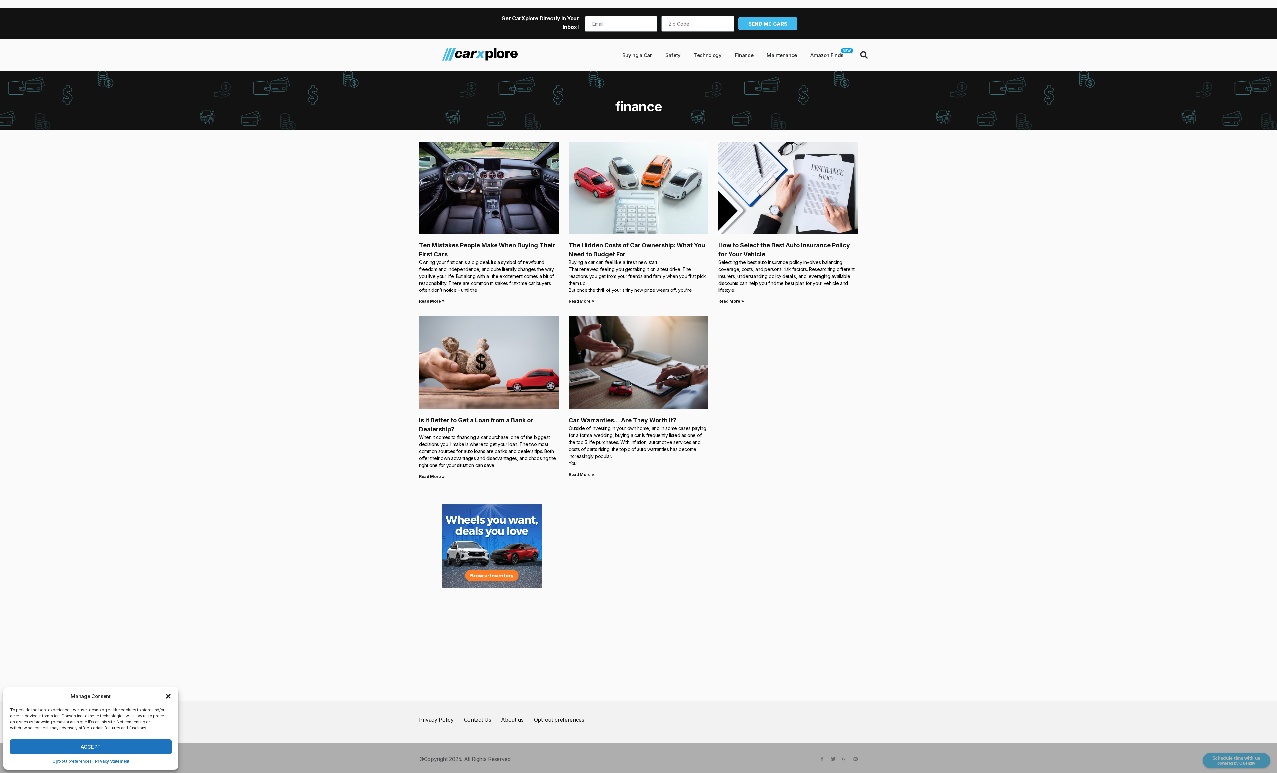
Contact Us (477, 719)
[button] (168, 696)
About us (512, 719)
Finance (744, 55)
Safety (673, 55)
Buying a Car (637, 55)
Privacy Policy (436, 719)
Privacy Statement (112, 761)
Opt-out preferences (72, 761)
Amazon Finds (830, 53)
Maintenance (782, 55)
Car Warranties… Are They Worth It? (622, 420)
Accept (91, 747)
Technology (708, 55)
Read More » (431, 301)
